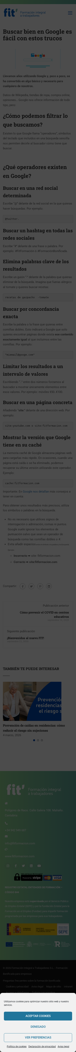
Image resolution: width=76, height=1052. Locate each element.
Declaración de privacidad (42, 1046)
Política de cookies (17, 1046)
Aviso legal (63, 1046)
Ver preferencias (38, 1037)
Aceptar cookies (38, 1016)
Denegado (38, 1027)
